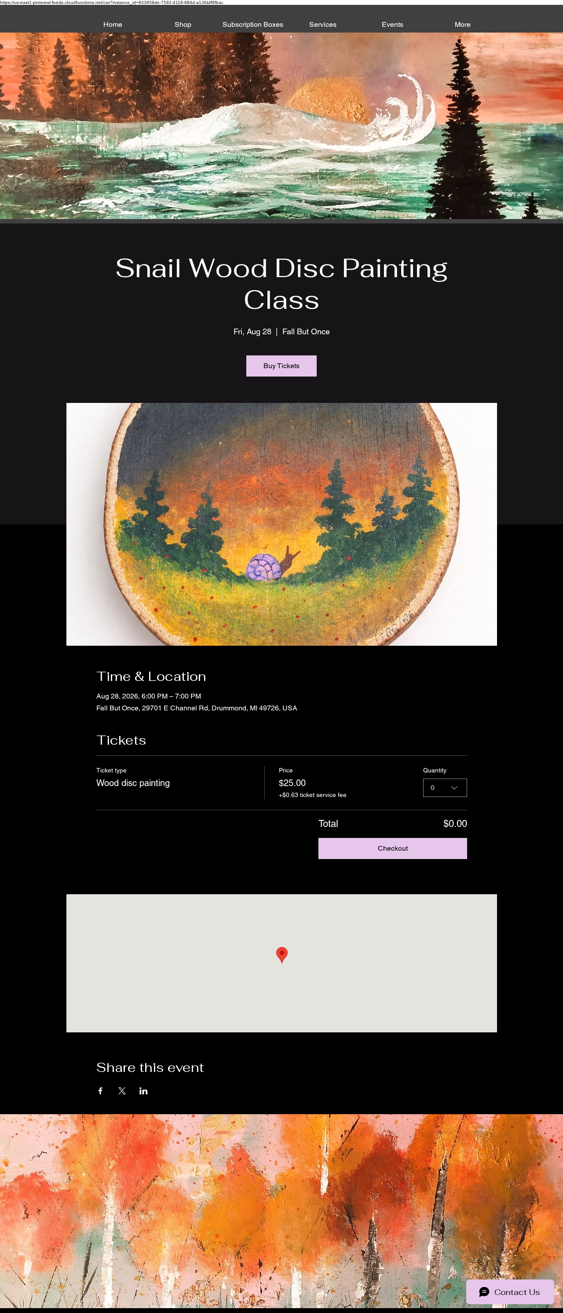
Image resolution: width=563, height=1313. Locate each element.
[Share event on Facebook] (100, 1090)
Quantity (434, 770)
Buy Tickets (281, 366)
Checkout (393, 848)
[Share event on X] (122, 1090)
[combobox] (445, 788)
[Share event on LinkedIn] (143, 1090)
